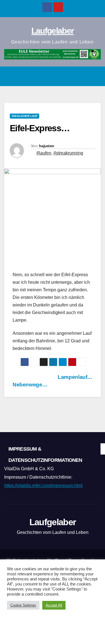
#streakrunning (68, 153)
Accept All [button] (54, 605)
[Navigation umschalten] (95, 76)
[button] (83, 76)
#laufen (43, 153)
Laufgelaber (52, 30)
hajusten (46, 146)
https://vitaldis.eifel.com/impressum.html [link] (43, 485)
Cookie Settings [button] (23, 605)
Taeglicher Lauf (24, 115)
